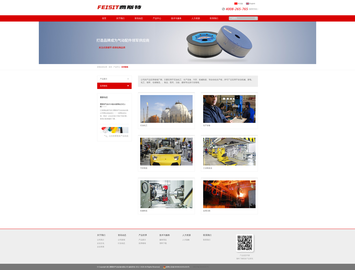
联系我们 (207, 235)
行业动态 (121, 243)
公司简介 (100, 240)
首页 (110, 67)
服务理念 (163, 240)
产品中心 (116, 67)
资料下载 (163, 243)
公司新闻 (121, 240)
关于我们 (101, 235)
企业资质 (100, 247)
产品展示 (103, 79)
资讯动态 (122, 235)
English (252, 4)
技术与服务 (164, 235)
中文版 (240, 4)
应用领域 (124, 67)
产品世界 (143, 235)
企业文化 (100, 243)
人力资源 (186, 235)
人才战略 (186, 240)
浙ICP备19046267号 (201, 267)
